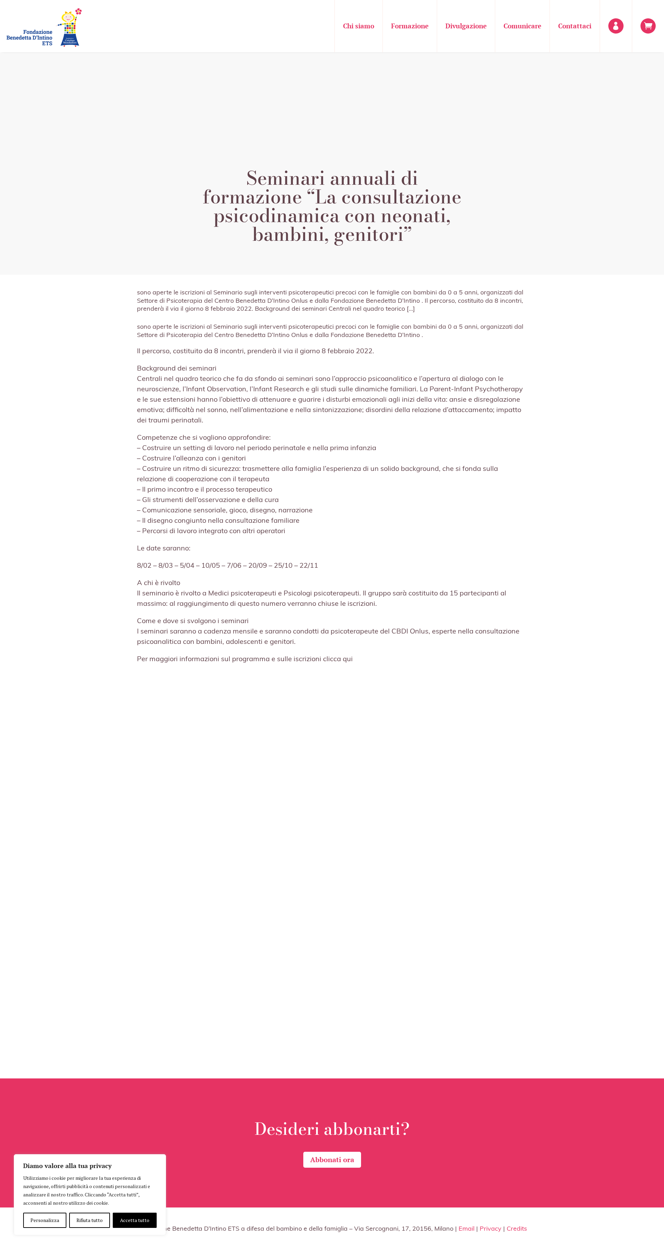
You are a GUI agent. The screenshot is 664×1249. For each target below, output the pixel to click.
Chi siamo (358, 25)
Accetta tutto (134, 1220)
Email (466, 1228)
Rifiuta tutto (89, 1220)
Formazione (409, 25)
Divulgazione (466, 25)
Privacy (490, 1228)
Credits (517, 1228)
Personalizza (44, 1220)
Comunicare (522, 25)
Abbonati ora (332, 1159)
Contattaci (574, 25)
